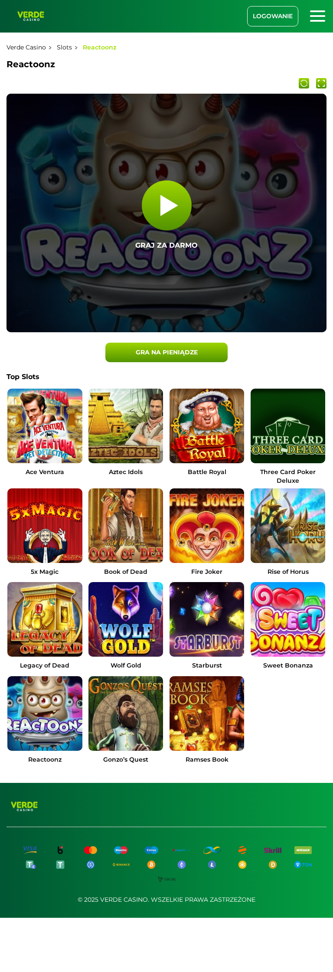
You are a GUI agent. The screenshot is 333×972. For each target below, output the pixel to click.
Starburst (207, 665)
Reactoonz (45, 759)
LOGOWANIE (273, 16)
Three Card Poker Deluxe (288, 476)
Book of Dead (125, 572)
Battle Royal (207, 472)
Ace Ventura (45, 472)
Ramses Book (207, 759)
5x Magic (45, 572)
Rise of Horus (288, 572)
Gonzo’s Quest (125, 759)
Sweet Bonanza (288, 665)
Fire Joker (206, 572)
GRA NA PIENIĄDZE (167, 352)
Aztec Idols (126, 472)
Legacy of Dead (44, 665)
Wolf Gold (126, 665)
